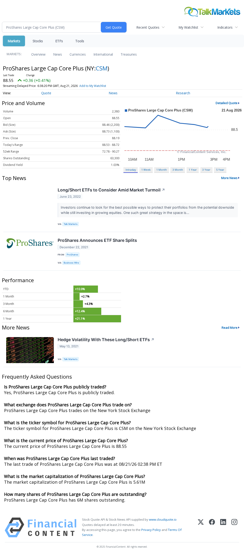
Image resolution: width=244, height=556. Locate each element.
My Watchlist (188, 27)
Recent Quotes (147, 27)
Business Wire (71, 262)
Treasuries (129, 54)
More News (229, 178)
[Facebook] (212, 527)
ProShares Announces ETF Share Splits (97, 240)
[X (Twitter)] (201, 527)
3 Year (206, 169)
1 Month (161, 169)
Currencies (78, 54)
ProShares (72, 254)
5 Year (220, 169)
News (57, 54)
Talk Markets (70, 224)
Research (183, 93)
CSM (101, 68)
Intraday (131, 169)
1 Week (146, 169)
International (103, 54)
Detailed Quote (227, 103)
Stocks (38, 41)
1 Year (193, 169)
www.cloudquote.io (163, 519)
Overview (38, 54)
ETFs (59, 41)
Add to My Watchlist (92, 86)
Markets (14, 41)
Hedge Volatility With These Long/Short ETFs (106, 339)
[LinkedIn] (223, 527)
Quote (46, 93)
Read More (230, 327)
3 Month (178, 169)
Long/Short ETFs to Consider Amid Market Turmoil (111, 189)
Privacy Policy (151, 530)
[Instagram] (234, 527)
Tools (79, 41)
